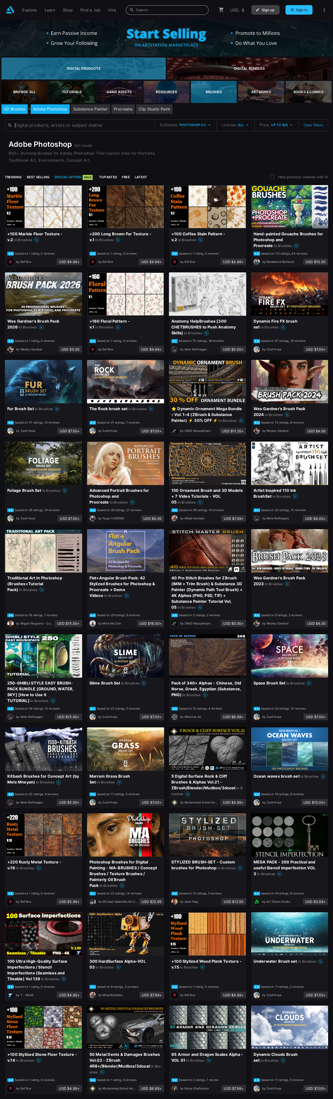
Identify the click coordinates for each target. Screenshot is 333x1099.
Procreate (123, 109)
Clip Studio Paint (154, 109)
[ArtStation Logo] (10, 10)
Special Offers (72, 177)
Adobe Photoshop (50, 109)
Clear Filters (313, 125)
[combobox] (167, 10)
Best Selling (38, 177)
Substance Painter (90, 109)
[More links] (324, 10)
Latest (141, 177)
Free (126, 177)
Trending (13, 177)
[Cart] (221, 10)
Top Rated (108, 177)
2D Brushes (14, 109)
